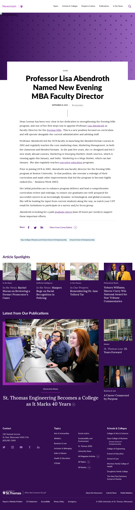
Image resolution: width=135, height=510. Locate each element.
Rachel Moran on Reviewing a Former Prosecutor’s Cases (16, 292)
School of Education (115, 454)
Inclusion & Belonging (63, 448)
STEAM (57, 463)
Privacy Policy (59, 502)
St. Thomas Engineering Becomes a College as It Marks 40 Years (50, 401)
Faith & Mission (60, 453)
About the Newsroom (94, 493)
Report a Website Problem (12, 502)
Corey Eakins (78, 105)
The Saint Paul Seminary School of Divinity (117, 478)
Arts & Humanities (61, 433)
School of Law (113, 459)
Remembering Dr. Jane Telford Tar (84, 291)
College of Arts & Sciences (117, 433)
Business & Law (60, 443)
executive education (71, 162)
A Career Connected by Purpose (116, 397)
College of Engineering (116, 449)
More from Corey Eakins (61, 227)
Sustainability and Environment (85, 440)
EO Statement (31, 502)
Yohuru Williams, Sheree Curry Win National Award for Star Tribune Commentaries (115, 294)
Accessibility (45, 502)
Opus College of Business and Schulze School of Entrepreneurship (44, 240)
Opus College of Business (117, 441)
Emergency (72, 502)
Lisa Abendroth (96, 125)
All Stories (82, 467)
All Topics (82, 462)
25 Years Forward (115, 350)
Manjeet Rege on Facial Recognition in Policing (49, 292)
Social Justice (83, 433)
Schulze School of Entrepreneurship (82, 240)
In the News (118, 6)
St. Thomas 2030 (85, 446)
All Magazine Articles (86, 456)
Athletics (57, 438)
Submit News (111, 493)
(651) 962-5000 (9, 440)
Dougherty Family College (117, 471)
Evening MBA (54, 130)
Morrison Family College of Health (118, 465)
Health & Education (62, 458)
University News (84, 451)
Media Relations (126, 493)
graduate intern (63, 211)
